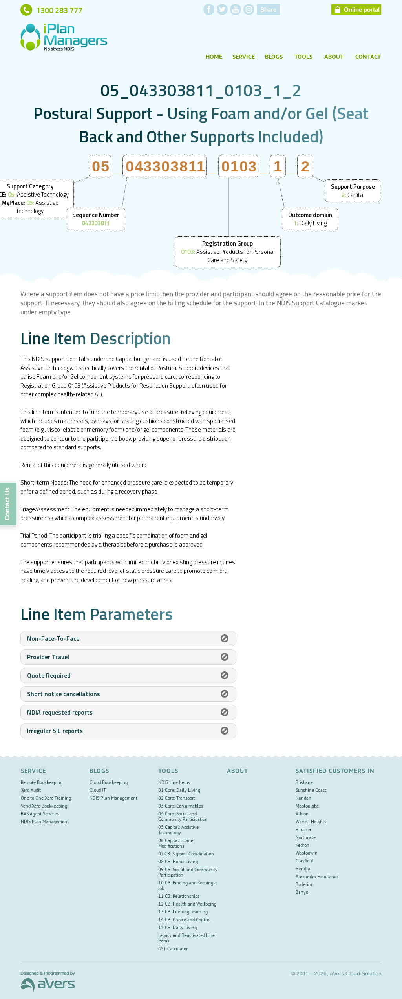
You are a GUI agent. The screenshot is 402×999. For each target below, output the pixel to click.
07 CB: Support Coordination (186, 854)
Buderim (304, 885)
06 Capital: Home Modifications (175, 844)
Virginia (303, 830)
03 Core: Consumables (180, 806)
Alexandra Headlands (317, 877)
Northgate (306, 838)
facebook (208, 9)
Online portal (362, 10)
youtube (235, 9)
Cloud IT (98, 791)
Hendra (303, 869)
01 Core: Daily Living (179, 791)
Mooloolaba (307, 806)
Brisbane (304, 783)
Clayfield (304, 861)
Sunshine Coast (311, 791)
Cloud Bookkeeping (109, 783)
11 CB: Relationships (178, 897)
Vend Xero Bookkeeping (44, 806)
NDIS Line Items (174, 783)
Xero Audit (31, 791)
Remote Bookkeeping (41, 783)
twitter (222, 9)
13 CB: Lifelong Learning (183, 912)
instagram (248, 9)
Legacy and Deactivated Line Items (186, 938)
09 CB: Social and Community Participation (187, 873)
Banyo (302, 893)
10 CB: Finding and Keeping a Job (187, 886)
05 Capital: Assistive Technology (178, 830)
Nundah (303, 799)
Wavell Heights (311, 822)
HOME (214, 57)
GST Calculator (173, 949)
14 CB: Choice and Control (184, 920)
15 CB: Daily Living (177, 928)
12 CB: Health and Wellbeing (187, 905)
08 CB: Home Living (178, 862)
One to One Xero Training (46, 799)
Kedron (302, 846)
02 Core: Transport (176, 799)
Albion (302, 814)
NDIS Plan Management (45, 822)
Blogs (274, 57)
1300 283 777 (59, 9)
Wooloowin (307, 854)
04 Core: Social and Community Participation (183, 817)
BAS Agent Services (40, 814)
